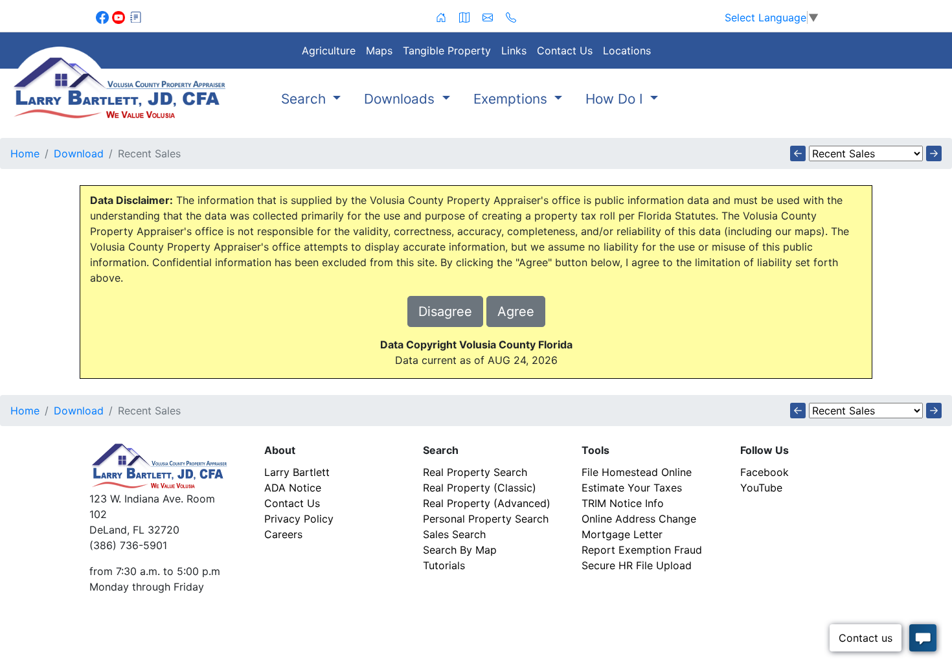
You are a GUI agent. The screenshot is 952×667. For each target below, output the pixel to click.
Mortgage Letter (622, 534)
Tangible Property (447, 50)
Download (79, 153)
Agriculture (329, 50)
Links (514, 50)
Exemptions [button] (512, 99)
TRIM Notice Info (623, 503)
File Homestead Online (637, 472)
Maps (379, 50)
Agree (515, 311)
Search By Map (460, 549)
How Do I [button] (616, 99)
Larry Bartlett (297, 472)
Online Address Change (639, 518)
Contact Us (565, 50)
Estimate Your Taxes (632, 487)
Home (25, 153)
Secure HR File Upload (637, 565)
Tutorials (444, 565)
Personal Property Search (486, 518)
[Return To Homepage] (119, 82)
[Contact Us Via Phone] (511, 16)
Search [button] (305, 99)
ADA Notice (292, 487)
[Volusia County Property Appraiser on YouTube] (120, 16)
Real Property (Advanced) (486, 503)
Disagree (445, 311)
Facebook (764, 472)
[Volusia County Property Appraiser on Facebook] (104, 16)
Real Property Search (475, 472)
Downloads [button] (401, 99)
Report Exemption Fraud (642, 549)
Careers (283, 534)
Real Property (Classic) (479, 487)
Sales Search (454, 534)
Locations (627, 50)
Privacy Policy (299, 518)
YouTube (761, 487)
